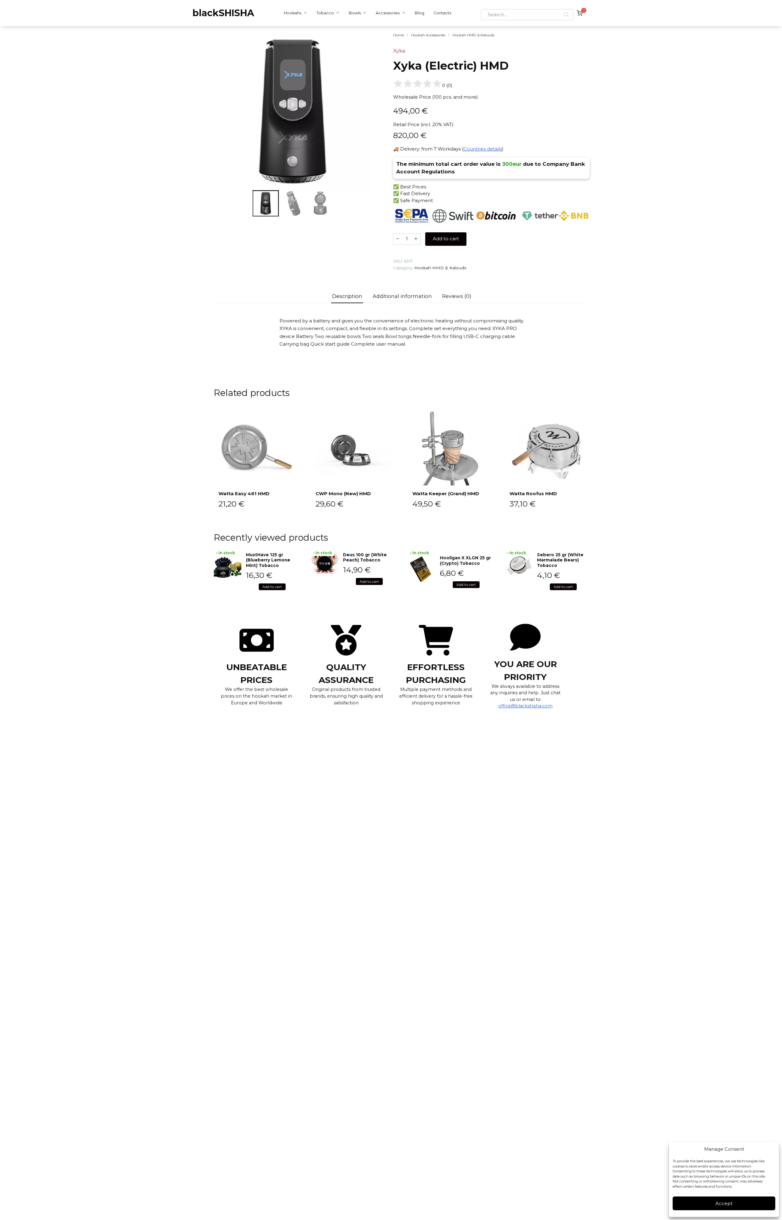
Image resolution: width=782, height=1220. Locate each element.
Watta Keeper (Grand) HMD (445, 493)
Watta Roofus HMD (533, 493)
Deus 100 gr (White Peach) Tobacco (365, 557)
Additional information (402, 296)
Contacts (442, 13)
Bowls (355, 13)
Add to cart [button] (272, 586)
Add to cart (446, 238)
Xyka (399, 51)
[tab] (347, 296)
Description (347, 296)
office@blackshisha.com (525, 706)
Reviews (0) (456, 296)
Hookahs (292, 13)
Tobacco (325, 13)
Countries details (482, 149)
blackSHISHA (223, 13)
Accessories (388, 13)
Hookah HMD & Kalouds (473, 35)
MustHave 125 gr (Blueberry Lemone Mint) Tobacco (268, 560)
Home (398, 35)
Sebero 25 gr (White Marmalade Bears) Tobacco (560, 560)
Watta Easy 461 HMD (243, 493)
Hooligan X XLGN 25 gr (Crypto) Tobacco (465, 560)
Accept (724, 1203)
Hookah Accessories (428, 35)
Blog (419, 13)
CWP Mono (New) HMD (343, 493)
